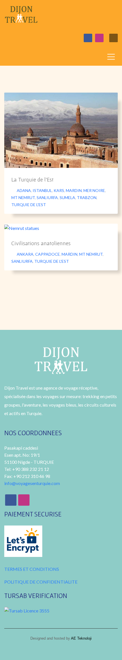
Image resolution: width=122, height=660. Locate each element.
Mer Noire (94, 190)
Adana (24, 190)
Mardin (74, 190)
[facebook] (88, 38)
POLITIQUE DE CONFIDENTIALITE (40, 581)
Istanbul (42, 190)
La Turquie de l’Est (32, 179)
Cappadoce (47, 254)
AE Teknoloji (81, 638)
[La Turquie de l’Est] (61, 130)
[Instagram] (99, 38)
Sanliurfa (47, 197)
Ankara (25, 254)
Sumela (67, 197)
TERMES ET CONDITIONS (31, 569)
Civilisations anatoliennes (41, 243)
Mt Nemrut (23, 197)
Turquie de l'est (28, 204)
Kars (59, 190)
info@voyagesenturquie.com (32, 483)
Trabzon (86, 197)
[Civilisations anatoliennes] (22, 227)
